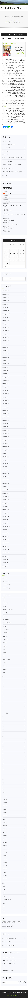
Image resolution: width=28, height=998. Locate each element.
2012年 (18, 21)
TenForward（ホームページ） (9, 960)
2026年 (5, 879)
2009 (4, 922)
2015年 (5, 845)
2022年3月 (5, 327)
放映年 (12, 21)
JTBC (4, 889)
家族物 (4, 646)
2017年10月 (5, 390)
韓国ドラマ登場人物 (7, 942)
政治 (4, 656)
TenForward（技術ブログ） (9, 963)
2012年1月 (5, 516)
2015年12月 (5, 423)
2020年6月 (5, 353)
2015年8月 (5, 433)
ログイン (4, 578)
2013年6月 (5, 476)
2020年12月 (5, 347)
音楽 (4, 672)
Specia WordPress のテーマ (14, 995)
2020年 (5, 862)
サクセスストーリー (7, 609)
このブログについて (7, 141)
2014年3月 (5, 456)
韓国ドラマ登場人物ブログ (8, 945)
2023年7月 (5, 310)
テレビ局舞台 (6, 619)
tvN (4, 906)
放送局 (4, 883)
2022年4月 (5, 324)
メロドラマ (5, 632)
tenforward (5, 34)
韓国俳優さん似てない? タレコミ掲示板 (12, 171)
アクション (5, 603)
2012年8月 (5, 499)
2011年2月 (5, 553)
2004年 (5, 809)
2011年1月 (5, 556)
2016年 (5, 849)
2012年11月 (5, 493)
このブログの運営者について (9, 144)
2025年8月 (5, 300)
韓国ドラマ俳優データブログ (9, 938)
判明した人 (5, 154)
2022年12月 (5, 314)
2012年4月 (5, 509)
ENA (4, 886)
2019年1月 (5, 363)
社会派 (4, 666)
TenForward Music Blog (8, 957)
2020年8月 (5, 350)
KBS (14, 34)
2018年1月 (5, 387)
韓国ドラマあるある (7, 161)
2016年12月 (5, 410)
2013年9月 (5, 466)
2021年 (5, 865)
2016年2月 (5, 420)
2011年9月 (5, 529)
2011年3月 (5, 549)
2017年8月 (5, 397)
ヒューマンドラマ (7, 622)
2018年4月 (5, 380)
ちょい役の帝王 (6, 151)
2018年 (5, 855)
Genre (3, 599)
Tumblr (4, 967)
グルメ (4, 606)
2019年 (5, 859)
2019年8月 (5, 360)
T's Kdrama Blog (13, 8)
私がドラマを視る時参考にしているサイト (12, 157)
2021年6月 (5, 340)
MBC (4, 896)
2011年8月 (5, 533)
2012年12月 (5, 490)
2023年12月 (5, 304)
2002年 (5, 802)
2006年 (5, 816)
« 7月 (4, 266)
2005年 (5, 812)
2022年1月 (5, 334)
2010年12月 (5, 559)
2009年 (5, 825)
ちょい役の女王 (6, 148)
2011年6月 (5, 539)
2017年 (5, 852)
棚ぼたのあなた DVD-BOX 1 (10, 43)
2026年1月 (5, 297)
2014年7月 (5, 453)
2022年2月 (5, 330)
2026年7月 (5, 290)
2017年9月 (5, 393)
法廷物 (4, 662)
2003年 (5, 806)
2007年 (5, 819)
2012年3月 (5, 513)
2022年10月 (5, 317)
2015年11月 (5, 426)
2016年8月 (5, 413)
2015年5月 (5, 440)
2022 (4, 926)
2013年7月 (5, 473)
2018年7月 (5, 373)
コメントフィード (6, 584)
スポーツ (5, 616)
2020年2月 (5, 357)
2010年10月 (5, 566)
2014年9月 (5, 450)
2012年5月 (5, 506)
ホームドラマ (20, 34)
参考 (5, 106)
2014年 (5, 842)
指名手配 (4, 175)
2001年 (5, 799)
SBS (4, 903)
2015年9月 (5, 430)
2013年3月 (5, 480)
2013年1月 (5, 486)
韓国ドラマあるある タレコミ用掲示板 (12, 164)
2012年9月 (5, 496)
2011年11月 (5, 523)
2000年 (5, 796)
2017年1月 (5, 407)
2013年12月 (5, 463)
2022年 (5, 869)
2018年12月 (5, 367)
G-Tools (23, 53)
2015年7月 (5, 436)
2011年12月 (5, 519)
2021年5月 (5, 344)
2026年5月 (5, 294)
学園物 (4, 642)
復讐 (4, 649)
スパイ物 (5, 613)
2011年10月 (5, 526)
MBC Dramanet (7, 899)
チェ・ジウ (10, 926)
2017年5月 (5, 400)
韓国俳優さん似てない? (7, 168)
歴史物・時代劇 (6, 659)
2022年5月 (5, 320)
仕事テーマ (5, 639)
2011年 (5, 832)
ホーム (8, 21)
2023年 (5, 872)
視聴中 (4, 911)
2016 (14, 922)
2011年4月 (5, 546)
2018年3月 (5, 383)
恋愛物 (4, 652)
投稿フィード (5, 581)
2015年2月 (5, 446)
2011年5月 (5, 543)
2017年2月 (5, 403)
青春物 (4, 669)
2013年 (5, 839)
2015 (9, 922)
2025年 (5, 875)
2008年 (5, 822)
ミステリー (5, 629)
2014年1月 (5, 460)
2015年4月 (5, 443)
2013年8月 (5, 470)
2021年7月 (5, 337)
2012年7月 (5, 503)
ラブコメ (5, 636)
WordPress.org (6, 588)
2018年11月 (5, 370)
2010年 (5, 829)
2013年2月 (5, 483)
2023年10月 (5, 307)
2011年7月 (5, 536)
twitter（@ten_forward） (8, 970)
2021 (19, 922)
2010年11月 (5, 562)
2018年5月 (5, 377)
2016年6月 (5, 416)
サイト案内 (5, 713)
